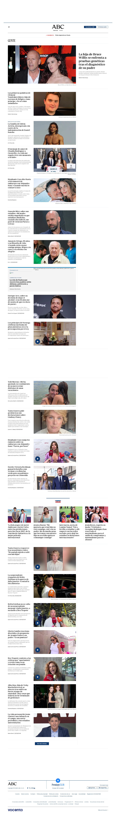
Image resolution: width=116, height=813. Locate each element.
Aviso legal (74, 794)
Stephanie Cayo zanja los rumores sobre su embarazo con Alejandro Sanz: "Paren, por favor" (19, 443)
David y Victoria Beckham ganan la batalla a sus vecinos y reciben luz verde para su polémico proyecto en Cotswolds (19, 471)
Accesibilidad (82, 794)
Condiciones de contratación (51, 796)
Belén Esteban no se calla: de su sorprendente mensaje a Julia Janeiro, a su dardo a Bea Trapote (19, 607)
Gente (11, 40)
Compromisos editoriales (66, 796)
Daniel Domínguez (12, 313)
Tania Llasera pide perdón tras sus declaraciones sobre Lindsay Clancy (17, 414)
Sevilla (61, 30)
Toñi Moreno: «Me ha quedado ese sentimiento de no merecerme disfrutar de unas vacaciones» (19, 386)
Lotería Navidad (52, 801)
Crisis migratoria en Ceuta (62, 35)
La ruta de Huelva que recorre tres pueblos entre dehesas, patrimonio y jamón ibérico (20, 283)
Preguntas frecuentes (42, 804)
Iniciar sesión (103, 27)
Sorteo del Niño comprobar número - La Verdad (61, 804)
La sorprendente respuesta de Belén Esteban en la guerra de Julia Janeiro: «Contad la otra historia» (18, 579)
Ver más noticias (42, 743)
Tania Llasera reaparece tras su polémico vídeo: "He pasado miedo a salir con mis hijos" (19, 551)
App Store (92, 787)
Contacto (32, 794)
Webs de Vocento (102, 810)
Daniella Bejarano (12, 200)
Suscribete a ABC (90, 27)
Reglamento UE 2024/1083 (94, 794)
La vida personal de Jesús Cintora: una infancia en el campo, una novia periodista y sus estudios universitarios (19, 718)
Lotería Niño (29, 801)
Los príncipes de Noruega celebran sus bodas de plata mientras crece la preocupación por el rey (19, 326)
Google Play (103, 787)
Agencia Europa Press (13, 338)
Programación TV (69, 801)
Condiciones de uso (65, 794)
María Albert (11, 236)
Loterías (87, 801)
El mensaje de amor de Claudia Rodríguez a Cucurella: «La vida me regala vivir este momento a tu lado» (19, 153)
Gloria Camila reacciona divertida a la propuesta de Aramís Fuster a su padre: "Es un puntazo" (18, 634)
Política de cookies (54, 794)
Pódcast (77, 804)
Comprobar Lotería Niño (18, 801)
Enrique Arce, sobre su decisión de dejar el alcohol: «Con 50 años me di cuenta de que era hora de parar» (19, 300)
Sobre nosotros (25, 794)
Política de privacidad (42, 794)
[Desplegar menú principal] (9, 27)
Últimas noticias (79, 801)
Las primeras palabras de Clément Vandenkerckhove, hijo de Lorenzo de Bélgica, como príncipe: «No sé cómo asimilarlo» (19, 98)
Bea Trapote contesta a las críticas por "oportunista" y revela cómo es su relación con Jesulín (19, 661)
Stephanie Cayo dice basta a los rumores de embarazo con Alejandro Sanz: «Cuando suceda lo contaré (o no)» (19, 183)
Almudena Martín (12, 401)
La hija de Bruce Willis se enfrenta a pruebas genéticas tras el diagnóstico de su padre (92, 61)
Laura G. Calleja (12, 429)
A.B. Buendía (11, 143)
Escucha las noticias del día (97, 801)
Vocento (17, 794)
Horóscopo (60, 801)
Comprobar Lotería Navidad (40, 801)
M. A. (9, 262)
